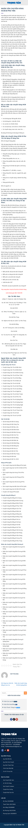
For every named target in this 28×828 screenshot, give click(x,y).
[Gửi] (25, 693)
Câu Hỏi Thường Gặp (7, 771)
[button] (2, 2)
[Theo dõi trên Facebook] (11, 719)
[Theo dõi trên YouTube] (17, 719)
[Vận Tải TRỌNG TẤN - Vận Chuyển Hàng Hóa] (14, 2)
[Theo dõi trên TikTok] (14, 719)
